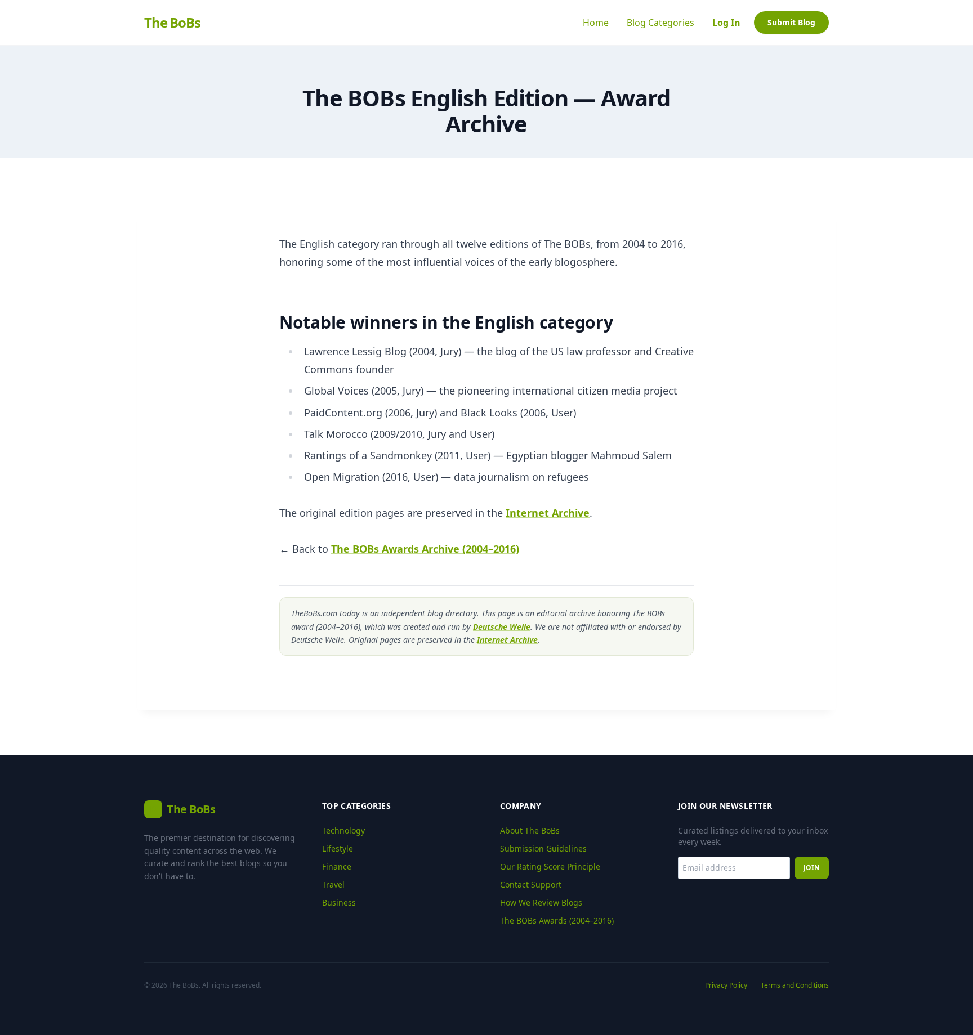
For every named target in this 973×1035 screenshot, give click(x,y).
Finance (336, 866)
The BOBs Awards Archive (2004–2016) (425, 548)
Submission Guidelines (543, 848)
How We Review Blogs (541, 902)
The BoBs (172, 23)
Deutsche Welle (501, 626)
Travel (333, 884)
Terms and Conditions (795, 985)
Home (596, 22)
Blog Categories (660, 22)
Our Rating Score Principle (550, 866)
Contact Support (530, 884)
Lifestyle (337, 848)
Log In (726, 22)
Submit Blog (791, 22)
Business (339, 902)
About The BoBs (530, 830)
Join (812, 867)
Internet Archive (548, 512)
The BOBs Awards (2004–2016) (557, 920)
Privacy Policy (726, 985)
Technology (343, 830)
